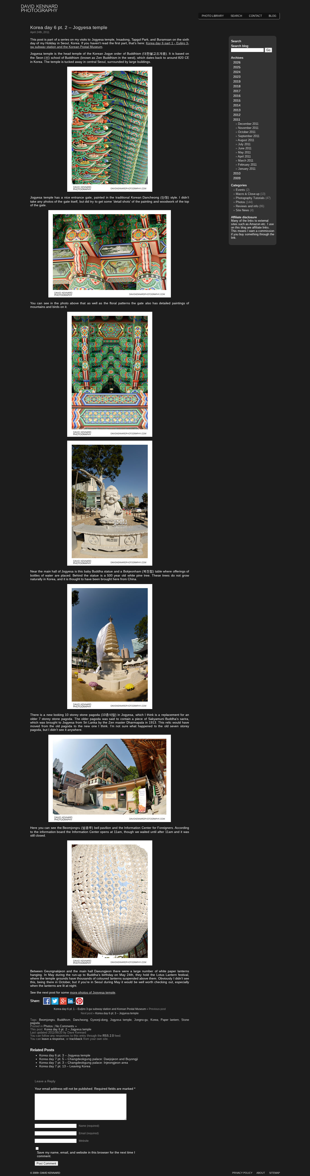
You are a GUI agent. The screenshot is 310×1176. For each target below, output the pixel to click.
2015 (237, 100)
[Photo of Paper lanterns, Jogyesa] (109, 964)
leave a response (53, 1039)
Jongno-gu (141, 1019)
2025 (237, 67)
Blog (272, 15)
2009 (237, 178)
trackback (75, 1039)
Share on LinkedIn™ (71, 1001)
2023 (237, 77)
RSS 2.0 (108, 1035)
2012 (237, 115)
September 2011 (248, 136)
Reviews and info (247, 206)
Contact (255, 15)
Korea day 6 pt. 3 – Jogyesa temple (117, 1013)
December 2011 (248, 123)
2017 (237, 91)
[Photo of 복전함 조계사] (109, 564)
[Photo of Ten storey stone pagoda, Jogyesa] (109, 708)
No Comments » (66, 1026)
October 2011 (247, 132)
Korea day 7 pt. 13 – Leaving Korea (64, 1066)
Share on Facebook (46, 1001)
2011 (236, 119)
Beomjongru (47, 1019)
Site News (242, 210)
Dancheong (80, 1019)
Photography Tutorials (250, 198)
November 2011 (248, 128)
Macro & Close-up (247, 194)
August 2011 (246, 140)
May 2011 (244, 152)
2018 (237, 86)
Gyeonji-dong (99, 1019)
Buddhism (63, 1019)
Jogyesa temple (121, 1019)
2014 (237, 105)
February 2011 (247, 164)
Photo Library (213, 15)
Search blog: (240, 46)
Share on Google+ (63, 1001)
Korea (154, 1019)
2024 (237, 72)
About (260, 1172)
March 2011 (245, 160)
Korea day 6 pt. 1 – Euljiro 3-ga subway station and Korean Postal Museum (100, 1009)
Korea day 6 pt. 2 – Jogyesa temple (68, 27)
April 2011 (244, 156)
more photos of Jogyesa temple (92, 992)
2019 (237, 81)
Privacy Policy (242, 1172)
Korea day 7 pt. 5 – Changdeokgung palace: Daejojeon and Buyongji (88, 1059)
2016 (237, 96)
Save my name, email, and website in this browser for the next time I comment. (86, 1154)
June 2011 (244, 148)
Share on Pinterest (79, 1001)
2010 (237, 173)
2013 (237, 110)
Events (240, 189)
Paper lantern (170, 1019)
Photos (48, 1026)
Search (236, 15)
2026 (237, 62)
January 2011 (247, 168)
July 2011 (244, 144)
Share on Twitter (55, 1001)
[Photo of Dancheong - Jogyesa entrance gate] (109, 190)
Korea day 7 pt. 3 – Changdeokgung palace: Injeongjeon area (83, 1062)
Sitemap (274, 1172)
